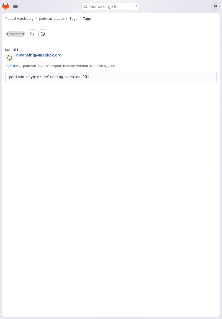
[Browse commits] (42, 33)
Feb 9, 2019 (106, 66)
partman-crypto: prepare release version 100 (58, 66)
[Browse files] (32, 33)
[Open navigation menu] (15, 6)
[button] (15, 34)
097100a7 (13, 66)
